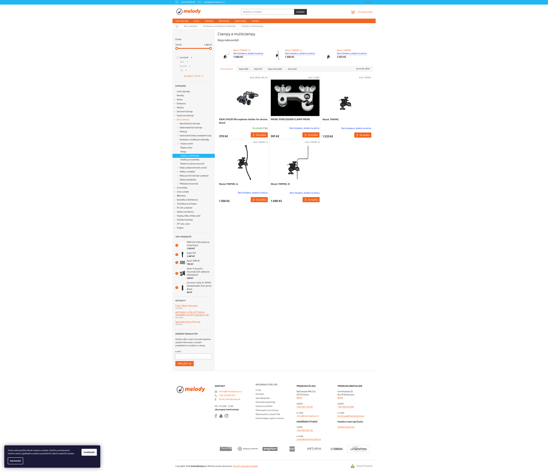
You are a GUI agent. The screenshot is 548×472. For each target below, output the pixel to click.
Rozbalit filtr (192, 76)
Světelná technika (185, 219)
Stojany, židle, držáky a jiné (188, 215)
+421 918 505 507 (226, 395)
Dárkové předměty (188, 179)
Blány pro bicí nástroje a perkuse (194, 175)
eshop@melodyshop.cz (230, 391)
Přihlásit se (184, 363)
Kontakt (260, 394)
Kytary (180, 99)
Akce (184, 61)
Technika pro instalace (187, 203)
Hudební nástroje (346, 427)
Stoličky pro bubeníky (189, 159)
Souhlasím (89, 452)
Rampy (183, 151)
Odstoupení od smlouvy (267, 410)
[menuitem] (181, 21)
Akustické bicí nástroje (190, 123)
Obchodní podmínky (265, 402)
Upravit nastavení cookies (245, 466)
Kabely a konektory (185, 211)
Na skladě (186, 57)
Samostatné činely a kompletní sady (195, 135)
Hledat (300, 11)
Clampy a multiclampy (189, 155)
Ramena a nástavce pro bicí (192, 163)
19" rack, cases (183, 223)
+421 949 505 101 (305, 430)
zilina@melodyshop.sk (308, 416)
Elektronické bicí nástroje (191, 127)
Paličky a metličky (187, 171)
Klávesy (180, 107)
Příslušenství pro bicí (189, 183)
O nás (258, 390)
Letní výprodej (183, 91)
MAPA (299, 397)
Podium (180, 227)
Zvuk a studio (183, 191)
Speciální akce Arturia (187, 321)
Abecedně (292, 69)
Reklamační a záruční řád (268, 414)
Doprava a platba (264, 406)
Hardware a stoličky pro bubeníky (194, 139)
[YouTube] (221, 416)
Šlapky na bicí (186, 147)
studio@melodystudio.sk (309, 439)
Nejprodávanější (275, 69)
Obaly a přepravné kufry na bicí (193, 167)
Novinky (180, 95)
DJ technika (182, 187)
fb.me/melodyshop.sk (229, 399)
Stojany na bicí (186, 143)
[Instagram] (226, 416)
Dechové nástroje (185, 111)
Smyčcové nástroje (185, 115)
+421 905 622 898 (346, 406)
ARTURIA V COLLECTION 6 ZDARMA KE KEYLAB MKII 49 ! (192, 314)
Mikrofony (181, 195)
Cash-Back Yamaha (186, 305)
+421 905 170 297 (305, 406)
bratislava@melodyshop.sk (351, 416)
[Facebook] (217, 416)
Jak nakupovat (263, 398)
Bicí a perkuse (183, 119)
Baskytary (181, 103)
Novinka (185, 66)
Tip (183, 70)
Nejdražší (258, 69)
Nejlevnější (243, 69)
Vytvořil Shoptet (365, 466)
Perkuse (183, 131)
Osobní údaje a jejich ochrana (270, 418)
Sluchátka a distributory (187, 199)
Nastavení (15, 460)
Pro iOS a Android (184, 207)
